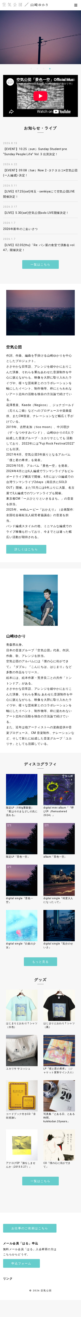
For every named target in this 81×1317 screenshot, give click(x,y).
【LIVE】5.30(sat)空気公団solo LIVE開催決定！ (36, 212)
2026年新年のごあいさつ (20, 229)
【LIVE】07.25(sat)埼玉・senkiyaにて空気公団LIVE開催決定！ (39, 194)
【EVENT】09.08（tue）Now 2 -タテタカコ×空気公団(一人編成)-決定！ (40, 173)
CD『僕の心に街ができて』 (57, 1165)
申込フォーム (21, 1263)
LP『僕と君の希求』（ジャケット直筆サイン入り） (59, 1070)
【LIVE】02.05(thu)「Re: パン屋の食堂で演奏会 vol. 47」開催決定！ (39, 247)
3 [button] (43, 68)
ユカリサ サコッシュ (18, 1068)
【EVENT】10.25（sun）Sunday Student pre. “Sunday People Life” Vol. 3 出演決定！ (35, 151)
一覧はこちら (41, 264)
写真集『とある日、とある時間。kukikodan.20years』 (59, 1118)
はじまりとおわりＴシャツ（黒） (59, 1025)
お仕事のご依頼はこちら (29, 1228)
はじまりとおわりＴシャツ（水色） (21, 1025)
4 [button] (49, 68)
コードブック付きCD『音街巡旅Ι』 (21, 1116)
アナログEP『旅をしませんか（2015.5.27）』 (20, 1165)
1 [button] (31, 68)
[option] (40, 37)
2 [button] (37, 68)
